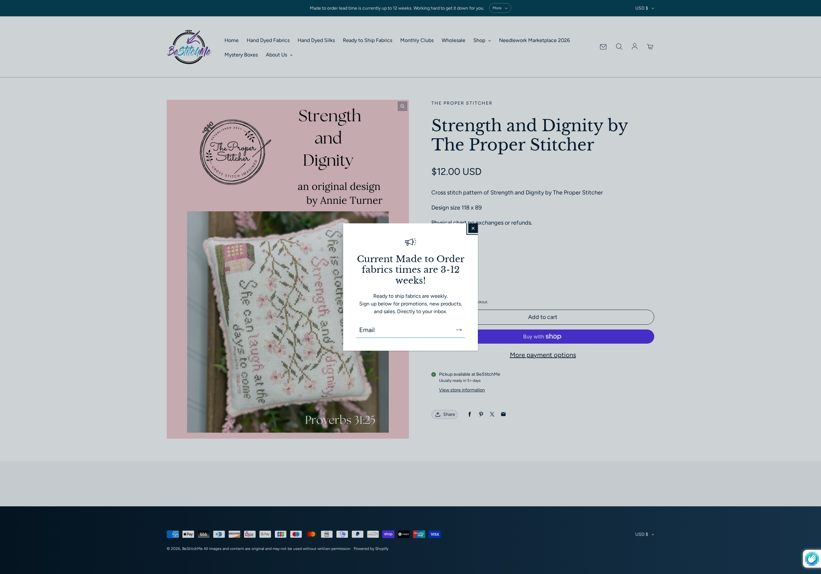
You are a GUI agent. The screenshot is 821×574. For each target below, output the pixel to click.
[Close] (473, 228)
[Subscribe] (459, 330)
